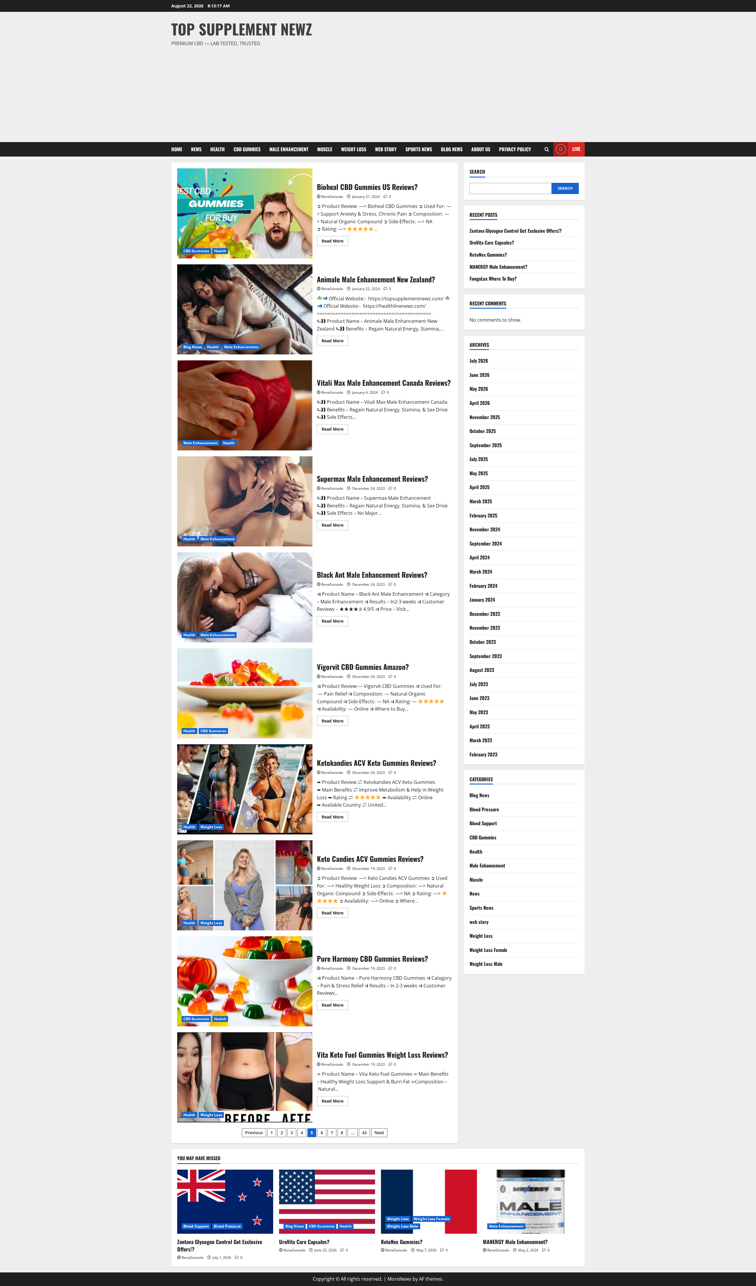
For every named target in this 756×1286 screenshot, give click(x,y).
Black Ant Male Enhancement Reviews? (244, 597)
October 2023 (483, 641)
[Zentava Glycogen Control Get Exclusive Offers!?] (225, 1202)
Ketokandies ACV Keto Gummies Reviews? (244, 789)
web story (386, 149)
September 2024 (486, 543)
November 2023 (485, 627)
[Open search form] (547, 149)
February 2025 (483, 515)
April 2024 (480, 557)
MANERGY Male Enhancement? (498, 266)
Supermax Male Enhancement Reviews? (244, 501)
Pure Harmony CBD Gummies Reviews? (244, 981)
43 (364, 1132)
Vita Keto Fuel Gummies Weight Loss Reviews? (244, 1077)
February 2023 (483, 754)
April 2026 (480, 402)
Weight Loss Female (488, 949)
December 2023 (485, 613)
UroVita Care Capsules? (492, 242)
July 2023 (479, 684)
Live (576, 148)
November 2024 (485, 529)
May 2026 (479, 388)
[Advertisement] (376, 92)
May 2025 (479, 473)
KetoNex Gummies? (488, 254)
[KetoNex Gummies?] (429, 1202)
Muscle (324, 149)
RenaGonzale (332, 196)
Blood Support (483, 823)
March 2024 (481, 571)
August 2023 (482, 669)
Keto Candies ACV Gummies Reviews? (244, 885)
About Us (480, 149)
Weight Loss (353, 149)
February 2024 (483, 585)
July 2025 (479, 459)
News (196, 149)
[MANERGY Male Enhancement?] (531, 1202)
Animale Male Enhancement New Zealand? (244, 309)
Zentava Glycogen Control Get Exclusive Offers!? (516, 230)
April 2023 (480, 726)
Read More (335, 242)
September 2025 (486, 445)
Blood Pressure (484, 809)
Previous (254, 1132)
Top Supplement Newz (241, 29)
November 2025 (485, 417)
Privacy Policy (515, 149)
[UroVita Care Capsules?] (327, 1202)
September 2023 (486, 656)
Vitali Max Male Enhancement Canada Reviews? (244, 405)
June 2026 (480, 374)
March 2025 (481, 501)
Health (217, 149)
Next (379, 1132)
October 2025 (483, 430)
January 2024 (482, 599)
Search (477, 171)
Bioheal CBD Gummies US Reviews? (244, 213)
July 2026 (479, 360)
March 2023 (481, 740)
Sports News (418, 149)
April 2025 (480, 487)
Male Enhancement (288, 149)
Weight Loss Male (486, 963)
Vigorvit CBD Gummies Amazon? (244, 693)
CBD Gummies (247, 149)
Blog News (451, 149)
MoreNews (399, 1279)
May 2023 (479, 712)
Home (176, 149)
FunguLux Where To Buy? (493, 278)
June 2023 (479, 697)
